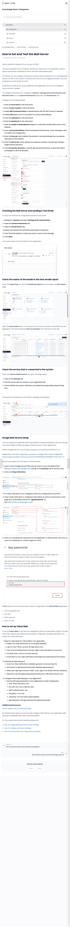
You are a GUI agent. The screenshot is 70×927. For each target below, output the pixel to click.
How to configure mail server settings (17, 728)
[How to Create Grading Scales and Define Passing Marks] (1, 463)
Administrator (34, 47)
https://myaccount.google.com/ (18, 469)
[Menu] (66, 3)
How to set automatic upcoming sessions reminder (22, 731)
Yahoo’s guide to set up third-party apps (16, 708)
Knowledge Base (8, 47)
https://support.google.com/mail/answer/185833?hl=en (40, 450)
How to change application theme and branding (21, 725)
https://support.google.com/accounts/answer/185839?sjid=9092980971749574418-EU (33, 457)
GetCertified (21, 47)
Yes (32, 768)
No (40, 768)
